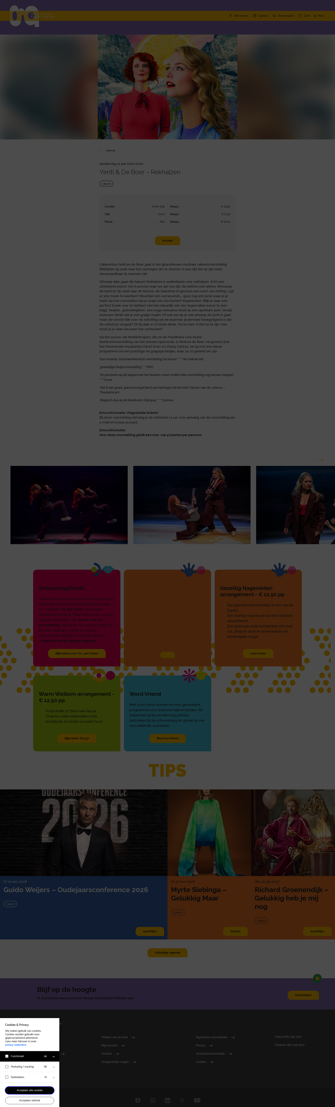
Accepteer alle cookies (30, 1090)
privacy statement (15, 1045)
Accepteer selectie (29, 1100)
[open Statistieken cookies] (53, 1077)
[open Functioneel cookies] (53, 1056)
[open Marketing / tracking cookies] (53, 1067)
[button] (26, 1056)
